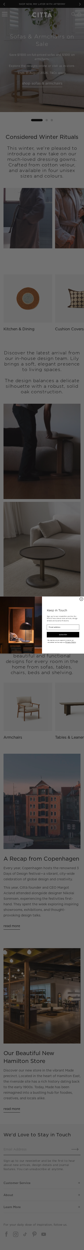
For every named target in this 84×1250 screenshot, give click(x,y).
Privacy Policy (70, 642)
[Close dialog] (81, 599)
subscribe (63, 635)
